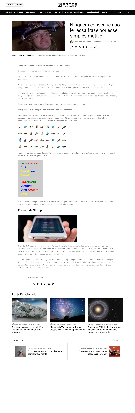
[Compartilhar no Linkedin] (87, 47)
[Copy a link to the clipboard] (95, 47)
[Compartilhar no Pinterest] (83, 47)
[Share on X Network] (76, 47)
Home (14, 55)
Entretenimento (87, 348)
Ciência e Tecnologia (94, 42)
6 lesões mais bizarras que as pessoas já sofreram (93, 352)
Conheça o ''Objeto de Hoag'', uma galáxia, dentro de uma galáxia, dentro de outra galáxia (104, 330)
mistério (39, 277)
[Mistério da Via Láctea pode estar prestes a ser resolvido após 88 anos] (67, 310)
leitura (31, 277)
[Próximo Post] (114, 351)
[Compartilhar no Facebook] (72, 47)
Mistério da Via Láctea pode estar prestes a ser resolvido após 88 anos (67, 328)
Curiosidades (32, 348)
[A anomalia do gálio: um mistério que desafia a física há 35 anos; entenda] (29, 310)
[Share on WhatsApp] (80, 47)
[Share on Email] (91, 47)
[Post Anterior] (20, 351)
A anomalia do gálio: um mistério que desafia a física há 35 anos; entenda (27, 330)
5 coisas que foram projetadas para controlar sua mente (45, 352)
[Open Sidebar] (129, 23)
